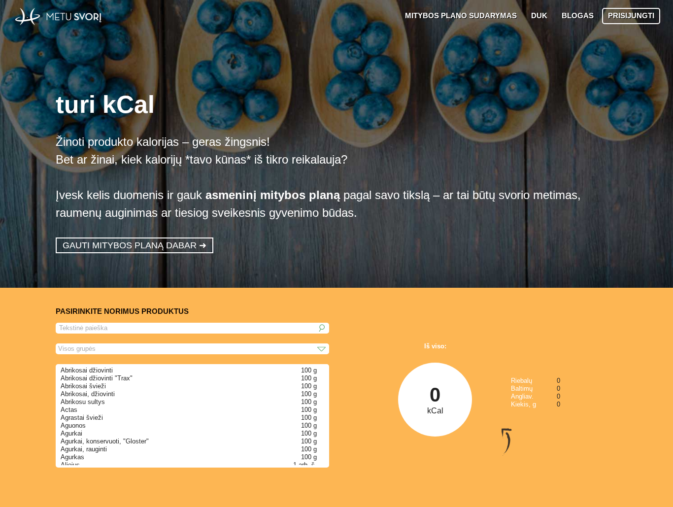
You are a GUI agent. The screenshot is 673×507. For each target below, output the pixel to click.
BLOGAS (578, 15)
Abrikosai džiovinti (87, 370)
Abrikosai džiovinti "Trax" (97, 378)
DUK (539, 15)
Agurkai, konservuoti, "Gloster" (105, 441)
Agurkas (72, 457)
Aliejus (70, 465)
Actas (69, 409)
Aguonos (73, 425)
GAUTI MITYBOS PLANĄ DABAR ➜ (134, 245)
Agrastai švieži (82, 417)
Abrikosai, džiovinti (88, 394)
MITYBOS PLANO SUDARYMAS (461, 15)
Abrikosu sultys (83, 402)
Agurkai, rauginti (84, 449)
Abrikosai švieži (83, 386)
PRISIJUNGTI (631, 15)
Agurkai (71, 433)
